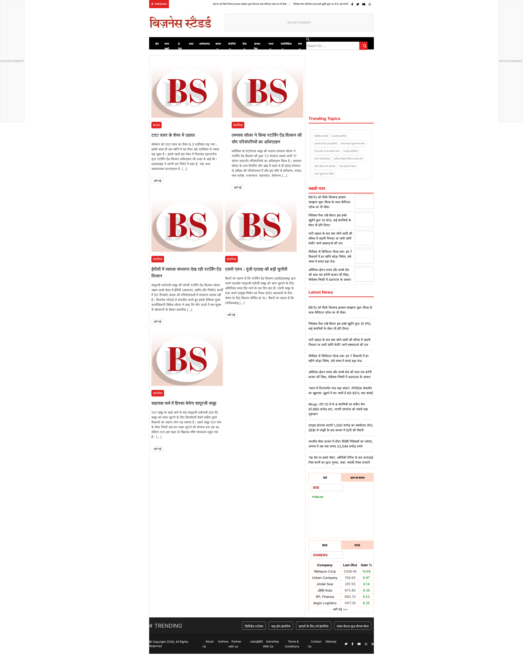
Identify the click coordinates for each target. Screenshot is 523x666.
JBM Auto (324, 590)
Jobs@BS (256, 641)
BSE (325, 545)
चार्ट (325, 477)
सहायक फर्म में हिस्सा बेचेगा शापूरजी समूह (183, 403)
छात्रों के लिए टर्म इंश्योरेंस (326, 143)
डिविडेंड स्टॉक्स (321, 136)
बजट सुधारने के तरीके (324, 173)
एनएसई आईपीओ (350, 151)
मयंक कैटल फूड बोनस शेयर (353, 143)
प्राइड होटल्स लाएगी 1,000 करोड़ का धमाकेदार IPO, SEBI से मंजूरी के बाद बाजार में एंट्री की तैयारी (340, 427)
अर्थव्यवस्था (204, 43)
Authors (223, 641)
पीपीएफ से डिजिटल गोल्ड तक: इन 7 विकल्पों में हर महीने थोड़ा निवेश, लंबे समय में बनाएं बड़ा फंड (330, 256)
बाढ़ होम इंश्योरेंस (339, 136)
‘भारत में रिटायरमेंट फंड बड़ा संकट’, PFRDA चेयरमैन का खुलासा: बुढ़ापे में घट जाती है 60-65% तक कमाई (340, 390)
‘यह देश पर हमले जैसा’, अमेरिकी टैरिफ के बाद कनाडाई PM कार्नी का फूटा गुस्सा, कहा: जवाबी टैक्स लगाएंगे (340, 459)
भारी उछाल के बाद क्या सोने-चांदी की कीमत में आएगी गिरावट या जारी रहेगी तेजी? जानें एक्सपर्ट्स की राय (330, 238)
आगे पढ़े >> (340, 609)
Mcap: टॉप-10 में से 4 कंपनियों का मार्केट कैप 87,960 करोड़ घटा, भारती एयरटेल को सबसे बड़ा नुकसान (338, 409)
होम (157, 43)
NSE (357, 545)
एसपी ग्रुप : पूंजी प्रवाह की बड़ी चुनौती (256, 269)
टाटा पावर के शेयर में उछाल (173, 135)
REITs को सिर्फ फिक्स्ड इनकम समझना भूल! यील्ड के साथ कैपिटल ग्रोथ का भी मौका (222, 4)
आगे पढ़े (157, 180)
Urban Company (324, 578)
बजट (191, 43)
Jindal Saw (324, 584)
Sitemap (330, 641)
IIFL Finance (325, 597)
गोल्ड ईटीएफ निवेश (347, 166)
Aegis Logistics (324, 603)
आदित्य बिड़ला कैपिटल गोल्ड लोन (348, 158)
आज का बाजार (357, 477)
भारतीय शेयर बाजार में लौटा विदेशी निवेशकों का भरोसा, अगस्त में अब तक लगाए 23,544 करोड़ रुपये (340, 443)
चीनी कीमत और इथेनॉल (325, 166)
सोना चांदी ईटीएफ (322, 158)
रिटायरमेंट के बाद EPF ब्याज (327, 151)
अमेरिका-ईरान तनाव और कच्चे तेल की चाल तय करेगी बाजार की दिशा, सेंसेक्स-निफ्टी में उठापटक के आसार (329, 275)
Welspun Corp (325, 571)
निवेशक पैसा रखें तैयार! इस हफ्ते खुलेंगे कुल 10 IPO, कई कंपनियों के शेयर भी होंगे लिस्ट (304, 4)
